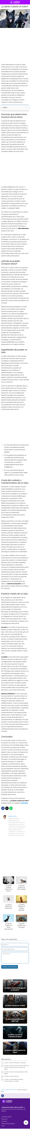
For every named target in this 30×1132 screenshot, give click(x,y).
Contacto (4, 1121)
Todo (3, 1126)
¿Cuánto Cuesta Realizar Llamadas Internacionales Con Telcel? (13, 1080)
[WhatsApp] (11, 808)
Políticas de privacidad (7, 1123)
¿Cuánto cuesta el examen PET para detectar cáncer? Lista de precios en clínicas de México (16, 1067)
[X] (7, 808)
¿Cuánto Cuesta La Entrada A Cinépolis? (15, 1062)
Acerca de (4, 1119)
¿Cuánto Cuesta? (6, 1117)
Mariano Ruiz (12, 816)
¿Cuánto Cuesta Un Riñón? (11, 1076)
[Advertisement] (15, 45)
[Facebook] (3, 808)
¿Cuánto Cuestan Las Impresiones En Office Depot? (16, 1072)
